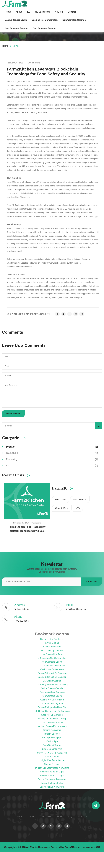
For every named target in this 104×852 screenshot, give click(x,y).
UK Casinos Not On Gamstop (52, 658)
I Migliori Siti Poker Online (52, 760)
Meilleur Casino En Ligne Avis (52, 726)
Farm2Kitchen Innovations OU (82, 847)
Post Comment (13, 413)
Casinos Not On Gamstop (45, 20)
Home (8, 12)
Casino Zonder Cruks (16, 20)
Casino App (52, 741)
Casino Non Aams (52, 647)
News (59, 817)
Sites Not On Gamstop (52, 715)
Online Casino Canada (52, 688)
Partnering (52, 459)
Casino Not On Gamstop (52, 669)
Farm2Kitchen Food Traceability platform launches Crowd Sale (27, 529)
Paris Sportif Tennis (52, 745)
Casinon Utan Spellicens (52, 639)
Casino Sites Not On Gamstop (52, 673)
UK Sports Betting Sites (52, 703)
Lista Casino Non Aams (52, 654)
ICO (52, 465)
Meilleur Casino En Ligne (52, 772)
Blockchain (52, 453)
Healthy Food (79, 499)
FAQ (70, 817)
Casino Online (52, 756)
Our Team (46, 817)
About (19, 12)
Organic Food (61, 508)
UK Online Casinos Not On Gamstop (52, 711)
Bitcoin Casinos (52, 734)
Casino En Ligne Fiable (52, 783)
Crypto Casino (52, 643)
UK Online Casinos (52, 681)
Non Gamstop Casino (52, 662)
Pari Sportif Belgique (52, 737)
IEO (28, 12)
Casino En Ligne (52, 764)
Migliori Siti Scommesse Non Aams (52, 768)
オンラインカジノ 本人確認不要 (52, 753)
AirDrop (59, 12)
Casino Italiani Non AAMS (52, 787)
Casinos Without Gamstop (52, 692)
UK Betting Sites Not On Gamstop (52, 684)
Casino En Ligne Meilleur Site (52, 707)
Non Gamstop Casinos (74, 20)
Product (52, 446)
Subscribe (91, 581)
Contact (72, 12)
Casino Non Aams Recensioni (52, 779)
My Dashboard (42, 12)
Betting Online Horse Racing (52, 719)
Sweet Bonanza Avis (52, 749)
